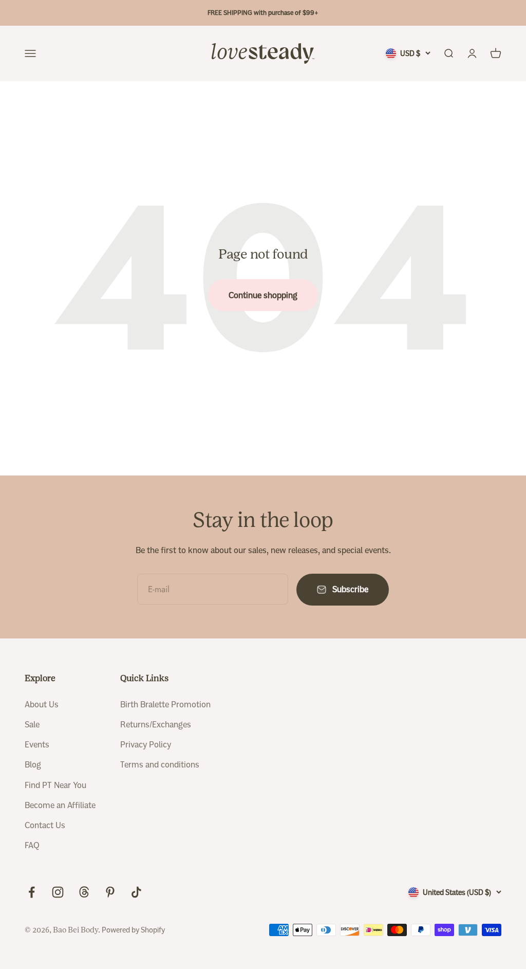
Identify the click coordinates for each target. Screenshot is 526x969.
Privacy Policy (145, 744)
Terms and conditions (159, 764)
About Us (42, 704)
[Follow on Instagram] (58, 892)
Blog (33, 764)
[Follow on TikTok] (136, 892)
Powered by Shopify (133, 930)
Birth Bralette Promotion (165, 704)
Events (37, 744)
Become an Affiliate (60, 805)
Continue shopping (263, 295)
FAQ (32, 845)
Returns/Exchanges (155, 724)
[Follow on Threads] (84, 892)
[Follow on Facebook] (32, 892)
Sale (32, 724)
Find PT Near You (55, 785)
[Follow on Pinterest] (110, 892)
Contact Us (45, 825)
